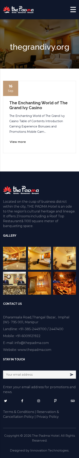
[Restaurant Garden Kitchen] (64, 283)
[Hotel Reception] (14, 283)
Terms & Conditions (18, 412)
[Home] (18, 9)
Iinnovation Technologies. (49, 450)
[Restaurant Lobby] (39, 283)
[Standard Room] (64, 258)
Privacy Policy (47, 417)
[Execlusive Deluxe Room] (14, 258)
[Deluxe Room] (39, 258)
